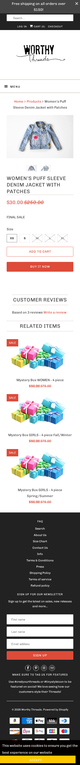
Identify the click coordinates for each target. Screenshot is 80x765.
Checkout (55, 26)
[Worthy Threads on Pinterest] (36, 668)
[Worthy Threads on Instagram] (44, 668)
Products (34, 101)
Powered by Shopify (55, 709)
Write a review (54, 312)
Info (40, 554)
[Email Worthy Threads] (52, 668)
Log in (22, 26)
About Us (40, 535)
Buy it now (40, 267)
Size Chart (40, 541)
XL (62, 238)
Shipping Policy (40, 573)
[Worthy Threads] (40, 56)
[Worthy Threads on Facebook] (28, 668)
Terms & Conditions (40, 560)
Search (40, 528)
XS (12, 238)
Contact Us (40, 547)
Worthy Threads (31, 709)
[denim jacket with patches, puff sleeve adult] (40, 136)
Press (40, 566)
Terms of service (40, 579)
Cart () (39, 26)
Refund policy (40, 585)
